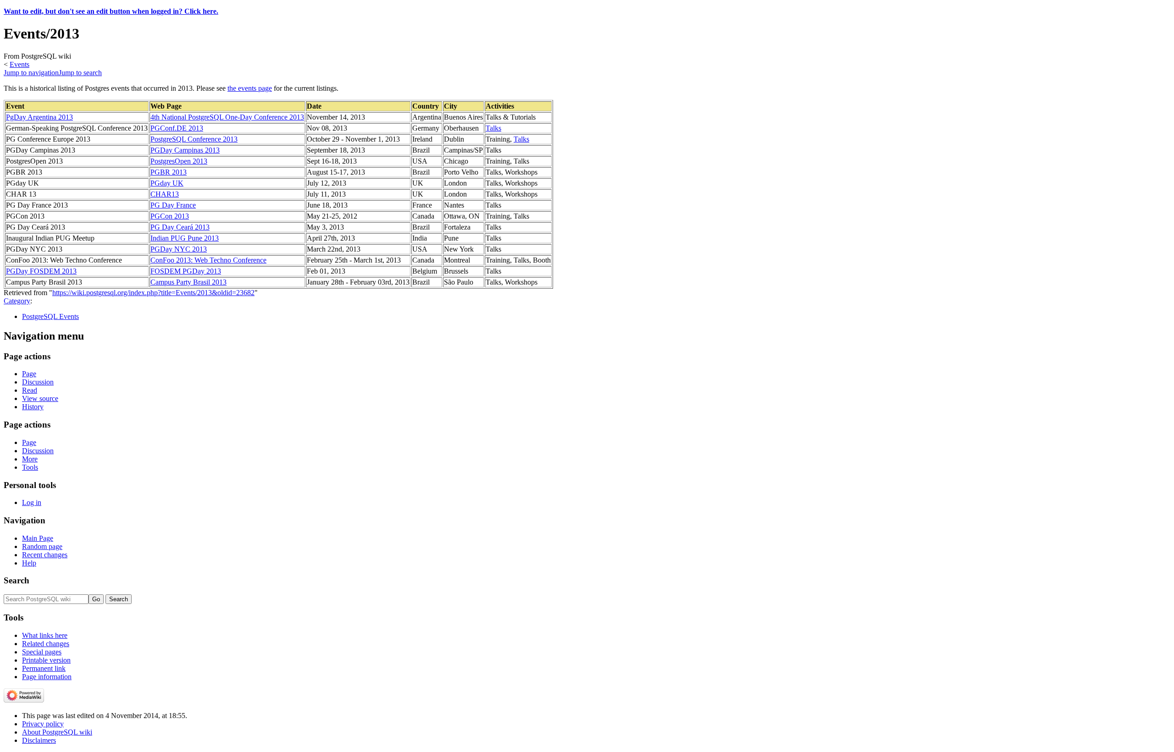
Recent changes (44, 555)
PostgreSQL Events (50, 316)
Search (16, 580)
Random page (42, 546)
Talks (493, 128)
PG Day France (173, 205)
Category (17, 301)
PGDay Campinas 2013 (185, 150)
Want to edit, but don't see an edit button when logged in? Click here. (111, 11)
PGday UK (166, 183)
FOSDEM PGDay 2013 (185, 271)
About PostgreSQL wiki (57, 732)
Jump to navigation (31, 73)
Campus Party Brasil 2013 (188, 282)
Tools (30, 467)
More (30, 459)
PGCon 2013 (169, 216)
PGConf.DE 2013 (176, 128)
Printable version (46, 660)
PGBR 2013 (168, 172)
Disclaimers (39, 740)
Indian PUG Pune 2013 (184, 238)
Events (19, 64)
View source (40, 398)
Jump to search (80, 73)
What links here (44, 635)
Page (29, 374)
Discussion (38, 382)
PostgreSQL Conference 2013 (194, 139)
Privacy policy (43, 724)
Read (29, 390)
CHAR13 (164, 194)
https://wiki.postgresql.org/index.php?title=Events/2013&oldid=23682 (153, 292)
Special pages (41, 652)
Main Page (37, 538)
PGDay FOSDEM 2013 (41, 271)
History (33, 407)
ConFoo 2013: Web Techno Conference (208, 260)
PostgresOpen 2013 (178, 161)
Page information (47, 677)
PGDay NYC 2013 (178, 249)
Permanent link (44, 668)
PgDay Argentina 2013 (39, 117)
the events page (249, 88)
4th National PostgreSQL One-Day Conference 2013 (227, 117)
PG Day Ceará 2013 (180, 227)
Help (29, 563)
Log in (31, 502)
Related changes (45, 644)
